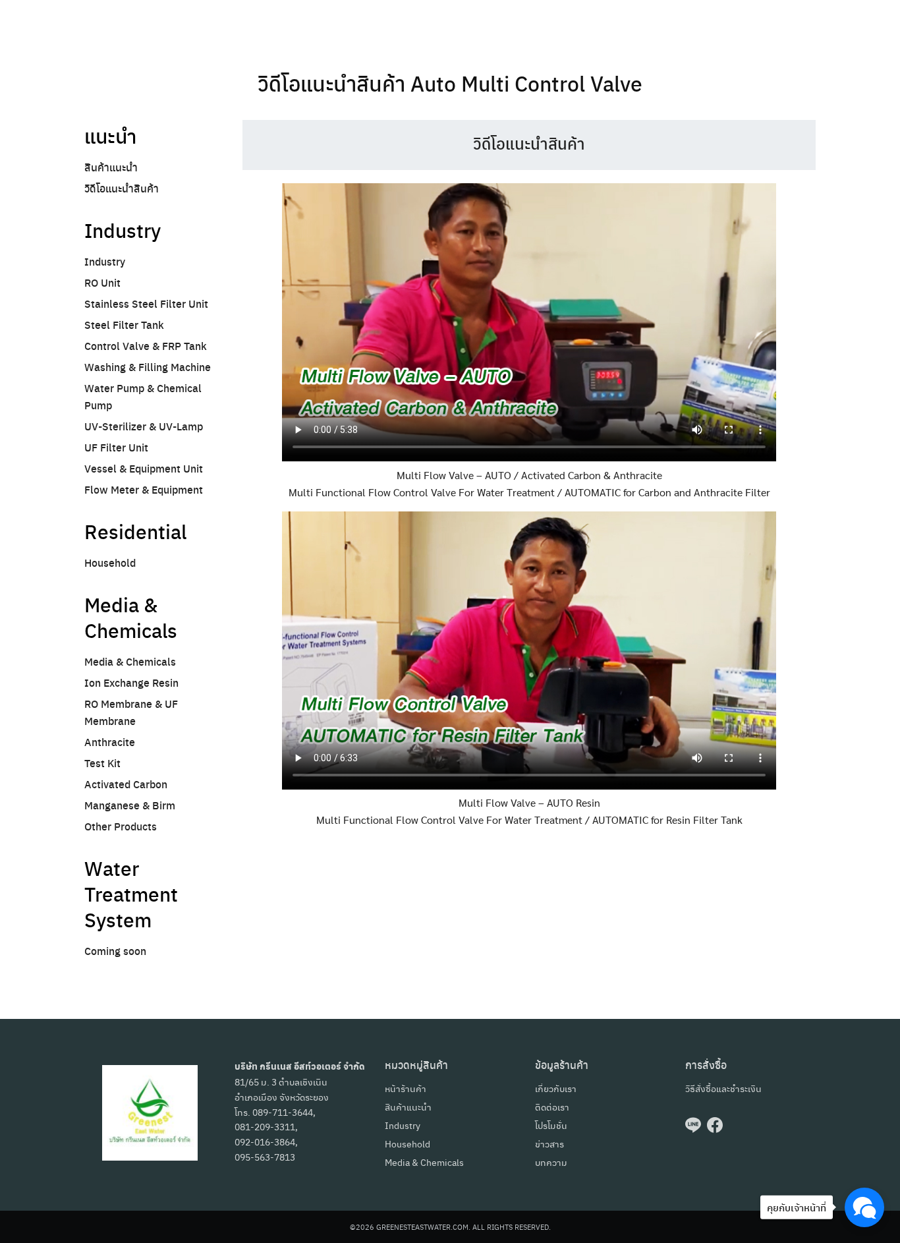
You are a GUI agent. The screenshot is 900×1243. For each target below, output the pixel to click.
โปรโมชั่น (551, 1125)
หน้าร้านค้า (405, 1088)
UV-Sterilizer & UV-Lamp (143, 426)
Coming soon (115, 950)
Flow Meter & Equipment (143, 489)
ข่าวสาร (549, 1143)
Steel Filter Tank (124, 324)
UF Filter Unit (116, 447)
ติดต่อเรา (552, 1106)
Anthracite (109, 741)
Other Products (120, 826)
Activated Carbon (125, 784)
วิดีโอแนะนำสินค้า (121, 188)
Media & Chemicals (130, 661)
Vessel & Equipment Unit (143, 468)
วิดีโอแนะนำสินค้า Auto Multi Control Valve (450, 83)
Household (110, 562)
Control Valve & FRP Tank (145, 345)
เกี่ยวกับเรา (556, 1088)
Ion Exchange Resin (131, 682)
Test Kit (102, 762)
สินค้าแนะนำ (111, 167)
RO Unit (102, 282)
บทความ (551, 1162)
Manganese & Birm (129, 805)
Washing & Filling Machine (147, 366)
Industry (104, 261)
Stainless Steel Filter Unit (146, 303)
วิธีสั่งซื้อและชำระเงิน (723, 1088)
